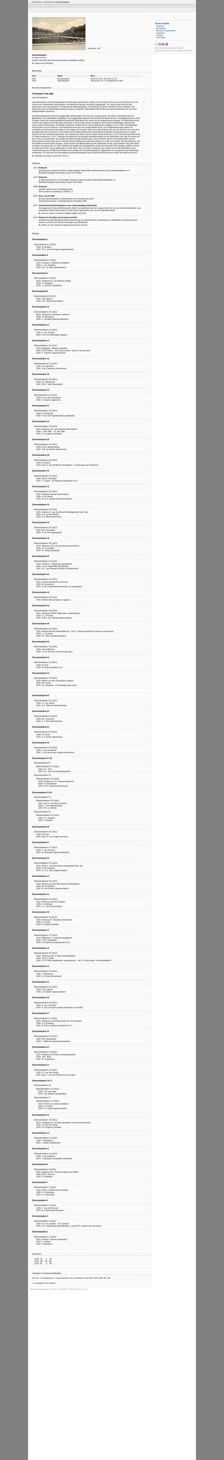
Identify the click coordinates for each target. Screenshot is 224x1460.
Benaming (160, 28)
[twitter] (159, 44)
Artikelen (160, 26)
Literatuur (160, 33)
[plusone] (166, 44)
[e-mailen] (156, 44)
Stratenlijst (48, 2)
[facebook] (163, 44)
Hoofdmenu (36, 2)
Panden (159, 35)
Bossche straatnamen (166, 31)
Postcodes (161, 37)
